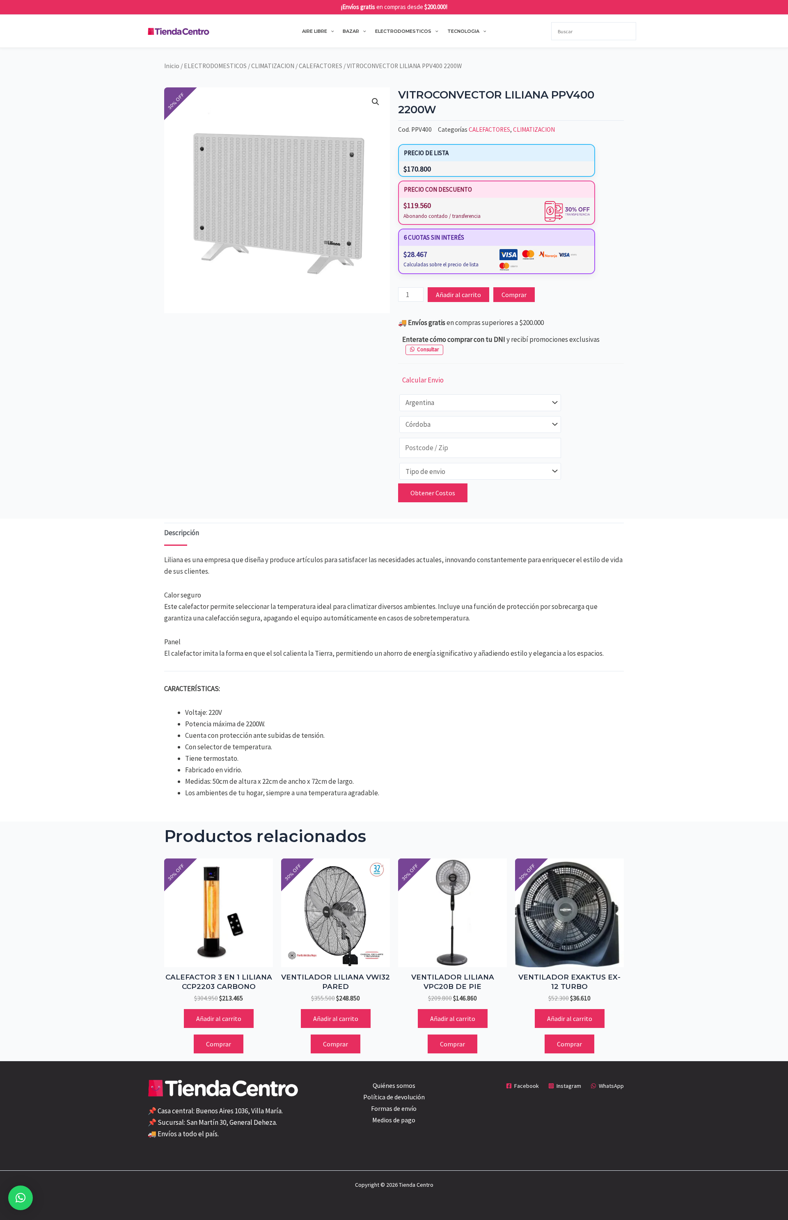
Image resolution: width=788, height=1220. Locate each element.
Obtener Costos (432, 493)
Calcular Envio (423, 380)
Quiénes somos (394, 1085)
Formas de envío (394, 1108)
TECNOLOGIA (463, 31)
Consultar (428, 349)
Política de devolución (394, 1097)
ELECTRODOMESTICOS (403, 31)
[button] (330, 31)
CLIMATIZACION (272, 66)
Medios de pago (393, 1120)
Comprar (514, 295)
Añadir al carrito (458, 295)
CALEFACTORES (320, 66)
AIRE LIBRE (314, 31)
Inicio (171, 66)
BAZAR (351, 31)
